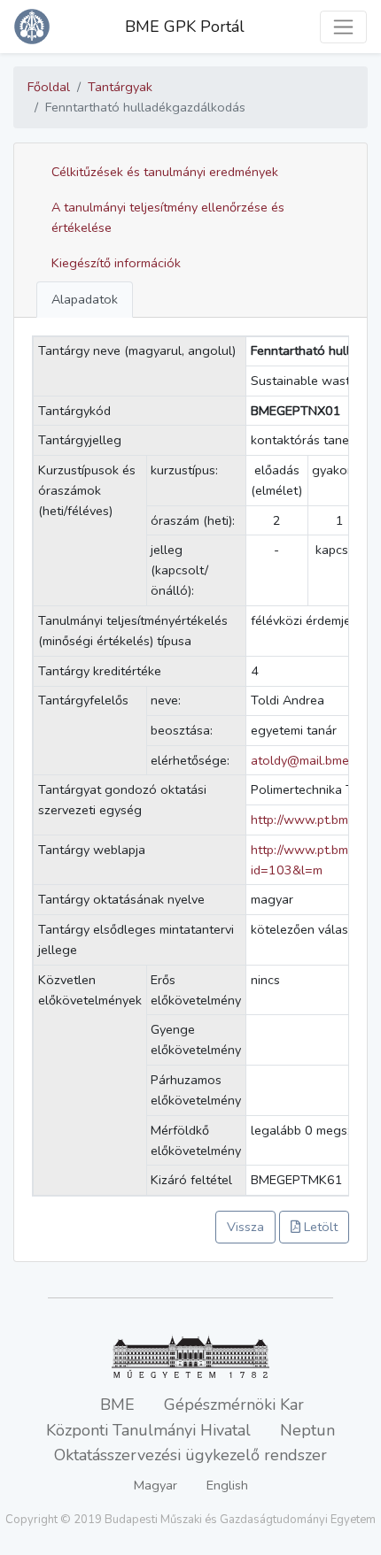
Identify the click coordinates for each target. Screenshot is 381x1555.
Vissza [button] (245, 1227)
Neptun (307, 1430)
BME (117, 1404)
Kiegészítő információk (116, 263)
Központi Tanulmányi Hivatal (148, 1430)
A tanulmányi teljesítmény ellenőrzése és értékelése (167, 217)
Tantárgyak (120, 87)
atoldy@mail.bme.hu (308, 760)
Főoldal (48, 87)
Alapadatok (84, 299)
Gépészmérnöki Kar (234, 1404)
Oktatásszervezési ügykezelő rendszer (190, 1455)
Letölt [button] (319, 1227)
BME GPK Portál (185, 26)
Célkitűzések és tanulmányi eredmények (164, 172)
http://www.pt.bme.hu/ (313, 819)
